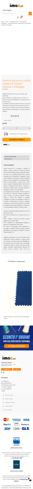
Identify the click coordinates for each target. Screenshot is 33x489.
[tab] (16, 157)
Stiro (7, 21)
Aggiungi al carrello (17, 139)
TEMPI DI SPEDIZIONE (10, 156)
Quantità (4, 123)
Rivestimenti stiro (14, 21)
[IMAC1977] (14, 144)
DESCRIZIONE (8, 159)
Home (2, 21)
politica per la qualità (17, 457)
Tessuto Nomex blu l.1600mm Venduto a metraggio (16, 316)
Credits (3, 391)
